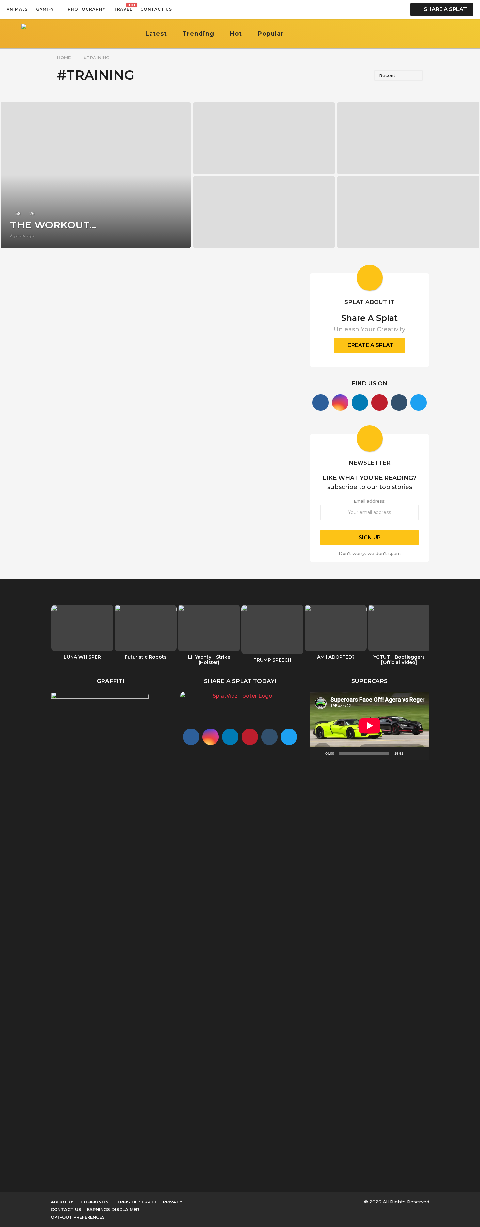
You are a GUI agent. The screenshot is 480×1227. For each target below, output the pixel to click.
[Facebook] (320, 402)
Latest (156, 33)
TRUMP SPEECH (272, 660)
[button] (178, 9)
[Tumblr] (399, 402)
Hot (236, 33)
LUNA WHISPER (82, 657)
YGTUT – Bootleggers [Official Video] (399, 659)
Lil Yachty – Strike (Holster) (209, 659)
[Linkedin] (360, 402)
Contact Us (156, 9)
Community (94, 1201)
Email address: (369, 501)
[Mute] (410, 753)
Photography (86, 9)
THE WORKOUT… (53, 225)
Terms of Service (135, 1201)
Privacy (172, 1201)
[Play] (318, 753)
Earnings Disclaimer (113, 1209)
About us (63, 1201)
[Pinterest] (379, 402)
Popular (271, 33)
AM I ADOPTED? (336, 657)
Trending (198, 33)
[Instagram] (340, 402)
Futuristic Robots (146, 657)
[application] (369, 725)
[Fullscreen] (421, 753)
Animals (17, 9)
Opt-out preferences (78, 1216)
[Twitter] (418, 402)
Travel (123, 7)
